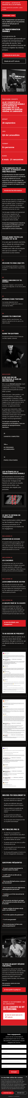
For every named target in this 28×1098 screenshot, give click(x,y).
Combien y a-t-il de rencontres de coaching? (13, 895)
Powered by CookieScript (14, 1096)
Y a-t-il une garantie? (9, 919)
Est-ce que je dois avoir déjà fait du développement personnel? (13, 888)
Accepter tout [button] (7, 1092)
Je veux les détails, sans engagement (11, 623)
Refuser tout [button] (20, 1092)
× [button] (26, 1076)
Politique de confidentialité (7, 1090)
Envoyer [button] (14, 1072)
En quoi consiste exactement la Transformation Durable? (12, 869)
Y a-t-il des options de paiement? (13, 915)
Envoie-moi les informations (13, 190)
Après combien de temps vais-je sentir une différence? (12, 909)
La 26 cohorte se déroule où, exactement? (12, 875)
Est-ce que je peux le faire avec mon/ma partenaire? (12, 925)
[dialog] (14, 1086)
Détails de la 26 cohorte (11, 61)
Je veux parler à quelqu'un (12, 990)
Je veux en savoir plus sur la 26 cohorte (13, 1016)
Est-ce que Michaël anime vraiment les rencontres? (13, 882)
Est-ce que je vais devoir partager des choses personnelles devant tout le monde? (13, 902)
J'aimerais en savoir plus (11, 55)
